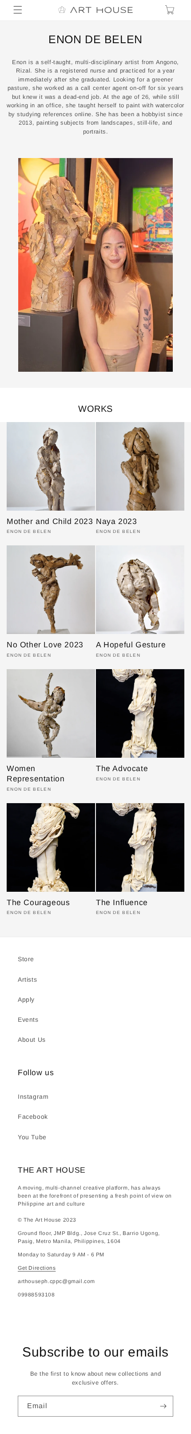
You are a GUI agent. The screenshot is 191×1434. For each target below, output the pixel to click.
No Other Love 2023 (45, 644)
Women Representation (35, 773)
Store (26, 959)
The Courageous (38, 902)
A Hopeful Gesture (131, 644)
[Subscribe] (163, 1406)
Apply (26, 999)
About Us (32, 1039)
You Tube (32, 1137)
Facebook (33, 1116)
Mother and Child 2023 (50, 521)
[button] (18, 10)
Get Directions (37, 1268)
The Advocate (122, 768)
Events (28, 1019)
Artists (27, 979)
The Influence (122, 902)
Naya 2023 (116, 521)
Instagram (33, 1096)
